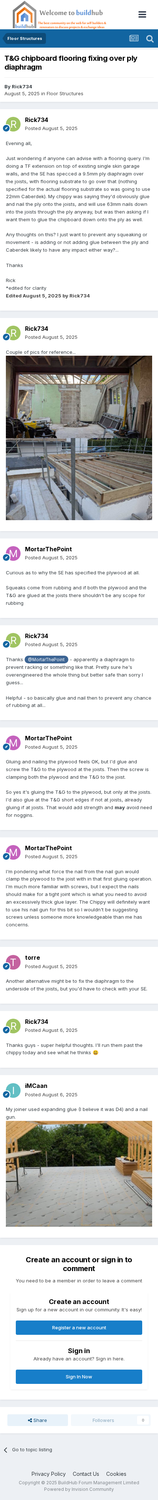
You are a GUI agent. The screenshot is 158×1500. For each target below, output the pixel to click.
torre (32, 957)
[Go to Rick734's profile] (13, 124)
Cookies (116, 1474)
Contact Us (86, 1474)
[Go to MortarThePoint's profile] (13, 553)
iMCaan (36, 1085)
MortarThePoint (48, 549)
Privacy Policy (49, 1474)
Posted (51, 128)
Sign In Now (79, 1376)
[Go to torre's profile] (13, 962)
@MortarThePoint (46, 659)
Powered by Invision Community (79, 1489)
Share (39, 1420)
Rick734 (22, 86)
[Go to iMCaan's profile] (13, 1090)
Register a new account (79, 1327)
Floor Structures (65, 93)
